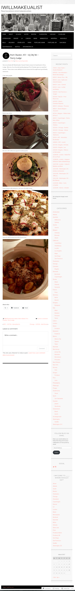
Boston (33, 34)
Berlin (56, 297)
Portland (57, 328)
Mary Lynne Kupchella (21, 61)
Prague (55, 388)
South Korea (56, 390)
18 (66, 567)
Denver (16, 38)
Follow (56, 452)
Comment (42, 348)
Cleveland (61, 34)
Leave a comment (43, 318)
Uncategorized (57, 416)
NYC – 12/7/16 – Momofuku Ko (11, 324)
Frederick (57, 333)
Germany (55, 295)
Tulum (56, 344)
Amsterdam (56, 212)
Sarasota (57, 287)
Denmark (55, 271)
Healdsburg (58, 245)
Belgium (55, 230)
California (55, 240)
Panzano (57, 315)
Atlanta (18, 34)
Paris (29, 42)
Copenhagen (6, 38)
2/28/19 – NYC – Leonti (59, 142)
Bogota (57, 269)
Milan (56, 310)
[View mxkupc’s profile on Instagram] (55, 467)
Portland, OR (52, 42)
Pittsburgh (56, 385)
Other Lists (21, 42)
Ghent (56, 238)
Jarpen (56, 403)
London (28, 38)
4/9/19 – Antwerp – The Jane (61, 106)
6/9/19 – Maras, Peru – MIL (60, 77)
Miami (35, 38)
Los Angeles (58, 251)
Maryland (55, 331)
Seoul (56, 393)
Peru (54, 377)
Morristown (58, 357)
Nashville (63, 38)
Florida (55, 279)
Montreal (54, 38)
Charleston (43, 34)
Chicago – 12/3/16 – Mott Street (39, 324)
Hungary (55, 302)
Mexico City (58, 339)
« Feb (54, 577)
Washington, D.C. (58, 424)
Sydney (57, 222)
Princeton (57, 359)
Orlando (12, 42)
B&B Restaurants (9, 318)
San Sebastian (59, 398)
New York (10, 61)
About (11, 34)
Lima (56, 380)
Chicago (52, 34)
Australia (55, 217)
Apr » (58, 577)
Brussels (57, 235)
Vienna (57, 227)
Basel (56, 411)
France (55, 289)
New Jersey (56, 349)
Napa (56, 253)
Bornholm (57, 274)
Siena (56, 318)
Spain (54, 396)
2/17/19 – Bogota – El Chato (60, 145)
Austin (26, 34)
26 (69, 570)
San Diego (63, 42)
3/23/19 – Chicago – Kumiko (60, 127)
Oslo (56, 370)
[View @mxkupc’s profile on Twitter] (53, 467)
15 (59, 567)
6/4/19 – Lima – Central (59, 84)
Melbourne (58, 220)
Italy (54, 308)
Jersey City (58, 352)
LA (22, 38)
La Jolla (57, 248)
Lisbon (55, 321)
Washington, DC (28, 46)
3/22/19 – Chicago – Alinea (60, 130)
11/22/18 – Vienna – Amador (61, 187)
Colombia (55, 266)
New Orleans (56, 362)
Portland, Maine (39, 42)
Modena (57, 313)
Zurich (56, 414)
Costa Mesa (58, 243)
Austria (55, 225)
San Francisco (7, 46)
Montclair (57, 354)
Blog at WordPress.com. (8, 587)
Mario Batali (21, 318)
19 (69, 567)
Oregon (55, 372)
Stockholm (58, 406)
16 (61, 567)
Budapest (57, 305)
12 (69, 564)
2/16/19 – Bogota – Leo (59, 147)
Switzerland (56, 409)
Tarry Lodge (11, 320)
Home (4, 34)
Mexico (55, 336)
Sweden (55, 401)
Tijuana (57, 341)
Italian (16, 318)
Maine (54, 326)
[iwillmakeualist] (37, 31)
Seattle (17, 46)
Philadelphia (56, 383)
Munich (57, 300)
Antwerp (57, 232)
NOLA (4, 42)
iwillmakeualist (21, 7)
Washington (56, 419)
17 (64, 567)
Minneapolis (44, 38)
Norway (55, 367)
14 (56, 567)
